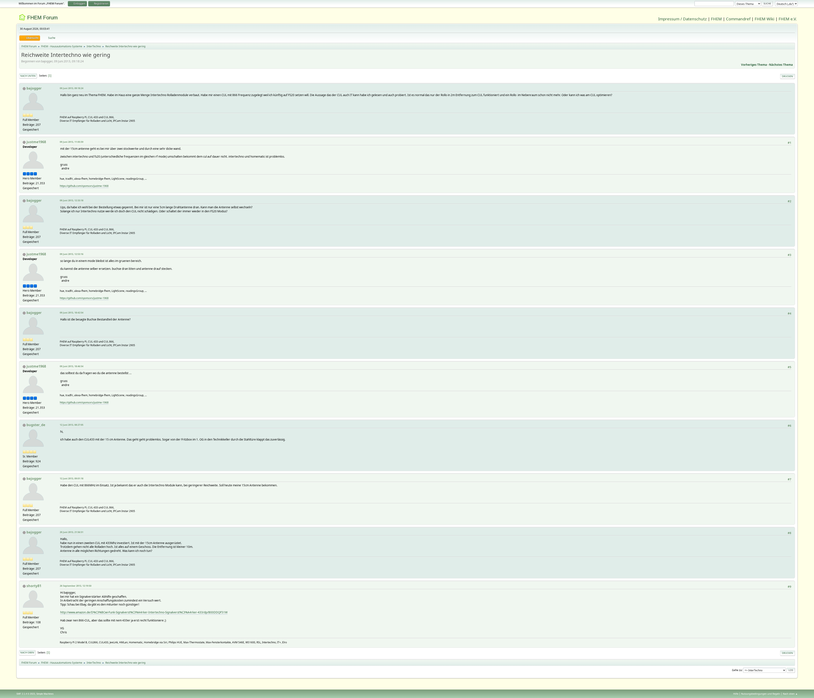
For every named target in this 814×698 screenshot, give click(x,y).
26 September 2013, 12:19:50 (75, 585)
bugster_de (35, 424)
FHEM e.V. (788, 18)
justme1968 (36, 142)
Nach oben (27, 652)
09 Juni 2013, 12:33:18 (71, 200)
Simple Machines (45, 693)
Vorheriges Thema (754, 65)
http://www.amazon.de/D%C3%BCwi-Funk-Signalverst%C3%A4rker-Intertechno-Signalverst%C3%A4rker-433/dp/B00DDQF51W (143, 612)
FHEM (716, 18)
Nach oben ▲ (790, 693)
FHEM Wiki (764, 18)
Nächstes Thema (781, 65)
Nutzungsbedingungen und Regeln (760, 693)
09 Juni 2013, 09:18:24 (71, 88)
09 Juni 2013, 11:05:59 (71, 141)
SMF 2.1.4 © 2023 (25, 693)
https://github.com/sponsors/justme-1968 (84, 186)
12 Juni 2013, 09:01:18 (71, 478)
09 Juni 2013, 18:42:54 (71, 312)
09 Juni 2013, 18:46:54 (71, 366)
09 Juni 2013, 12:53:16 (71, 254)
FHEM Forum (42, 17)
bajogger (34, 88)
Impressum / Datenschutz (682, 18)
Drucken (787, 76)
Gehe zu (737, 670)
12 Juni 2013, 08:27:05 (71, 424)
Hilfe (735, 693)
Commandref (738, 18)
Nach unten (28, 75)
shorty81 (33, 585)
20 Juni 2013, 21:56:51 (71, 532)
